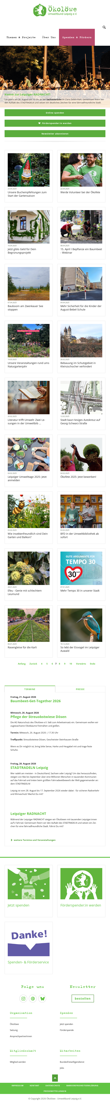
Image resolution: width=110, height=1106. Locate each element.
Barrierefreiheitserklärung (82, 1085)
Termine (29, 689)
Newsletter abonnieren (55, 133)
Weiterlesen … (32, 177)
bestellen (83, 998)
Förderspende (67, 1030)
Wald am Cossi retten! (56, 106)
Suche (104, 23)
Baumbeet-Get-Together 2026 (35, 700)
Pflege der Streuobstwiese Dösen (38, 716)
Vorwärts (81, 663)
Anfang (21, 663)
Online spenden (55, 112)
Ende (92, 663)
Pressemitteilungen (55, 1091)
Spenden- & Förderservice (28, 962)
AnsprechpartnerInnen (21, 1036)
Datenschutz (53, 1085)
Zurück (33, 663)
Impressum (17, 1085)
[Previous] (6, 76)
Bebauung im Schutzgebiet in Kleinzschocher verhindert (78, 364)
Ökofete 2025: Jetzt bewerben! (78, 476)
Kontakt (34, 1085)
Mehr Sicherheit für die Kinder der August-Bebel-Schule (80, 307)
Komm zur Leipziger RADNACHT (54, 106)
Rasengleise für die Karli (22, 647)
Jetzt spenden (18, 905)
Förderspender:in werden (56, 123)
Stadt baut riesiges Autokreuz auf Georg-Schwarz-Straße (80, 421)
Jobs (62, 1067)
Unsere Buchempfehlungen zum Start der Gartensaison (27, 193)
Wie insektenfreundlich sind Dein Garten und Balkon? (28, 535)
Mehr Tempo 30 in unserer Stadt (79, 590)
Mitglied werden (18, 1061)
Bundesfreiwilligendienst (72, 1061)
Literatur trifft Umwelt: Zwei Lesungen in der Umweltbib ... (26, 421)
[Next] (103, 76)
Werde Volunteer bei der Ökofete (80, 192)
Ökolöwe (14, 1024)
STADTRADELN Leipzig (29, 767)
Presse (80, 689)
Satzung (14, 1030)
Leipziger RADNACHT (28, 813)
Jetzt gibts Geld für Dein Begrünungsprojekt (22, 250)
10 (70, 663)
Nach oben (55, 1078)
